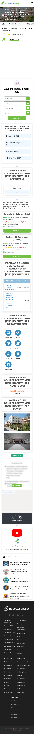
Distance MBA (8, 626)
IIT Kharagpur (8, 675)
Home (7, 9)
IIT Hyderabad (8, 692)
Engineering (21, 633)
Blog (12, 707)
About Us (14, 701)
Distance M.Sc (8, 653)
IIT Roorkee (7, 662)
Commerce (21, 643)
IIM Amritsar (21, 669)
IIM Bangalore (21, 672)
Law (18, 650)
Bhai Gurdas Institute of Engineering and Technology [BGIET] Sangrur (19, 596)
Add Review (17, 455)
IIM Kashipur (21, 682)
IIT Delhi (6, 682)
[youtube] (18, 615)
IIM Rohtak (20, 692)
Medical (19, 653)
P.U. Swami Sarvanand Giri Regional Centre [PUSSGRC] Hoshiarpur (19, 571)
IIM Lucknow (21, 685)
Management (21, 624)
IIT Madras (7, 669)
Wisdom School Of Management (9, 287)
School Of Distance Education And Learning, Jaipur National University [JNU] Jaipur (9, 300)
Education (20, 647)
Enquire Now (17, 118)
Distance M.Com (9, 633)
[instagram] (13, 615)
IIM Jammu (21, 679)
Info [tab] (3, 24)
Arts (18, 636)
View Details (17, 485)
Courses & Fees (14, 24)
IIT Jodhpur (7, 672)
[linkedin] (22, 615)
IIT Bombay (7, 679)
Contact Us (14, 704)
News (12, 711)
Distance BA (8, 649)
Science (20, 640)
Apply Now (15, 39)
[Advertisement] (17, 61)
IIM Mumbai (21, 689)
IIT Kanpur (7, 685)
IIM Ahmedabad (22, 662)
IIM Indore (20, 675)
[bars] (32, 3)
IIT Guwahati (8, 665)
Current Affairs (15, 714)
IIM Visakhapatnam (23, 665)
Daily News (14, 718)
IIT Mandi (7, 689)
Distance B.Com (9, 646)
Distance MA (8, 636)
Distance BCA (8, 643)
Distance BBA (8, 639)
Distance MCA (8, 629)
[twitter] (20, 517)
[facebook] (14, 517)
